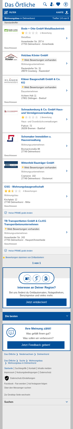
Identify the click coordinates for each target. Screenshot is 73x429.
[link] (67, 13)
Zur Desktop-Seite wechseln (17, 395)
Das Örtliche (10, 354)
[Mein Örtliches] (52, 4)
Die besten (11, 316)
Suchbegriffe (21, 368)
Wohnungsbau (36, 360)
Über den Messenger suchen (17, 388)
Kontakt (32, 368)
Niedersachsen (26, 354)
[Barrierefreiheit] (66, 4)
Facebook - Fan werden (15, 383)
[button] (19, 378)
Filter (12, 12)
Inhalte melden (44, 368)
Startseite (8, 368)
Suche (22, 360)
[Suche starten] (45, 4)
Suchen (8, 401)
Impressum (9, 372)
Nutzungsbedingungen (27, 372)
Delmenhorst (43, 354)
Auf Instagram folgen (37, 383)
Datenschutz (45, 372)
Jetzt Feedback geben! (35, 345)
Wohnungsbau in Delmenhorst (22, 363)
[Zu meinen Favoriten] (58, 4)
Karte (59, 12)
